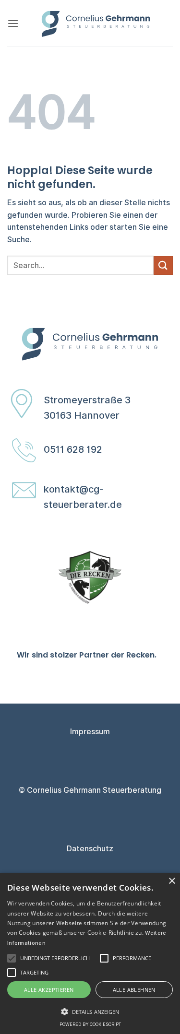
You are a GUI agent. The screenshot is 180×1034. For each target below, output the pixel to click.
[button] (13, 23)
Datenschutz (90, 848)
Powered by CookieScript (90, 1024)
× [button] (171, 881)
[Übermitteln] (163, 265)
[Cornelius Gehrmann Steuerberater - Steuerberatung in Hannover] (96, 23)
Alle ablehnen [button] (134, 989)
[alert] (90, 953)
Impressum (90, 731)
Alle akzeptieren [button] (48, 989)
